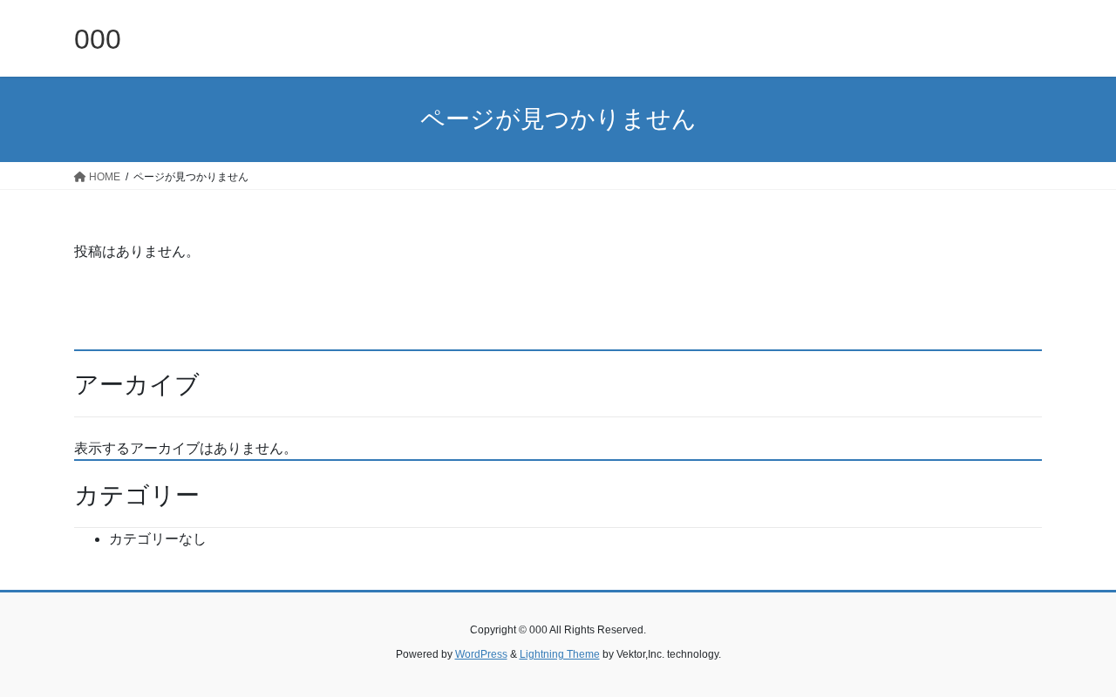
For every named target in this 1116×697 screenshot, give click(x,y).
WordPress (481, 654)
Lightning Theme (560, 654)
